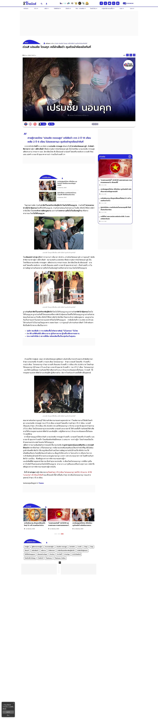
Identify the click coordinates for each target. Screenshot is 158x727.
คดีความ (43, 551)
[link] (59, 185)
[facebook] (101, 3)
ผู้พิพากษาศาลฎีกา (37, 547)
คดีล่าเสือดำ (35, 551)
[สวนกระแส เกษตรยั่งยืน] (83, 3)
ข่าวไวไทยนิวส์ (76, 554)
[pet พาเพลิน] (72, 3)
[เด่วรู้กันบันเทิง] (68, 3)
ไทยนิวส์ (40, 558)
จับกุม (86, 547)
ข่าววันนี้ (59, 554)
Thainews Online (60, 558)
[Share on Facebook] (127, 55)
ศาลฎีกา (27, 547)
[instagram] (113, 3)
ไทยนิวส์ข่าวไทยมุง (30, 558)
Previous (91, 506)
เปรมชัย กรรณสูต (61, 547)
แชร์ (124, 55)
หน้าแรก (48, 43)
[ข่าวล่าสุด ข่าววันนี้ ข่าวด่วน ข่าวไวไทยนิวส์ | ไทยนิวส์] (30, 3)
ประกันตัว (72, 547)
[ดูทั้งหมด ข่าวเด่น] (129, 156)
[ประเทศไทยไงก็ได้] (87, 3)
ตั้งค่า (8, 715)
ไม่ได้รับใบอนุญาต (30, 554)
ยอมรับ (8, 712)
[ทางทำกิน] (76, 3)
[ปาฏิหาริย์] (79, 3)
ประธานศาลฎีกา (49, 547)
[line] (117, 3)
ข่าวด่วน (52, 554)
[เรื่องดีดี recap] (64, 3)
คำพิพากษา (51, 551)
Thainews (49, 558)
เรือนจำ (27, 551)
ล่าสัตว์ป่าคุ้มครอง (82, 551)
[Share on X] (131, 55)
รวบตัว (80, 547)
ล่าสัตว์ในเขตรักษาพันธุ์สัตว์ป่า (66, 551)
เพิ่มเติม (4, 708)
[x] (105, 3)
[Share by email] (134, 55)
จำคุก (91, 547)
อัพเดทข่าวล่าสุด (42, 554)
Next (94, 506)
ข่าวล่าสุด (67, 554)
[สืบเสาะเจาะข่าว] (61, 3)
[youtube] (109, 3)
